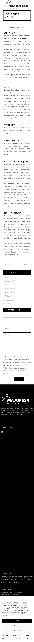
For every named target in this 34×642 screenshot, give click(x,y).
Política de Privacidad (20, 357)
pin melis (22, 38)
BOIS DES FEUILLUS (9, 278)
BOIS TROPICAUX (9, 300)
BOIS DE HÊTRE (10, 288)
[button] (31, 598)
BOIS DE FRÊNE (10, 285)
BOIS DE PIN (9, 296)
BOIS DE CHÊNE (10, 281)
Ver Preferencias (17, 631)
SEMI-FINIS (6, 304)
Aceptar (17, 621)
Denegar (17, 626)
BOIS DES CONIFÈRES (10, 293)
